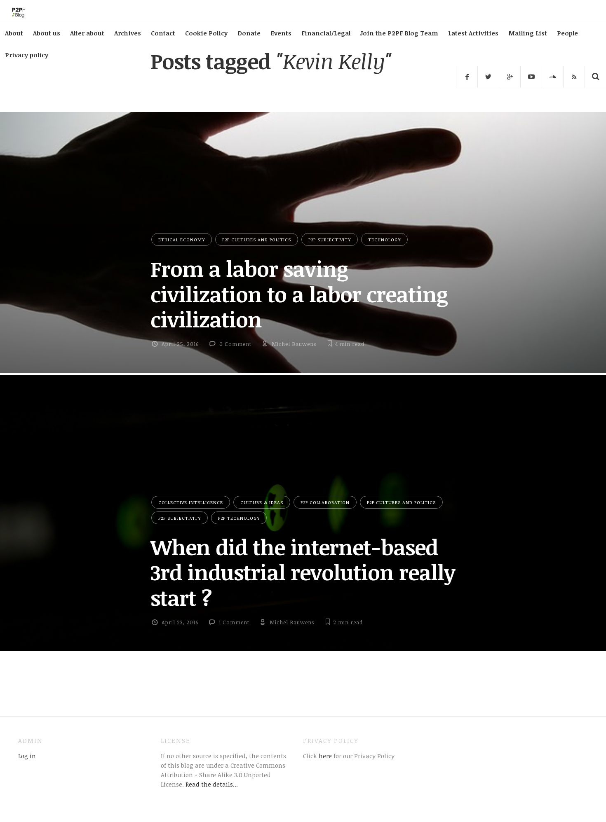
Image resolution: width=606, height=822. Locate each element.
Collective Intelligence (190, 502)
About (14, 33)
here (324, 756)
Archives (127, 33)
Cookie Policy (206, 33)
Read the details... (212, 784)
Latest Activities (473, 33)
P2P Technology (239, 518)
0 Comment (235, 344)
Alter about (87, 33)
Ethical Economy (181, 239)
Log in (27, 756)
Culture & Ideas (261, 502)
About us (46, 33)
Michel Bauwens (294, 344)
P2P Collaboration (325, 502)
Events (280, 33)
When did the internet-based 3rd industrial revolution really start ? (302, 572)
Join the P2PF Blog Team (399, 33)
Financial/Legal (325, 33)
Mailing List (527, 33)
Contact (163, 33)
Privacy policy (26, 55)
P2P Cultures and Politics (256, 239)
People (567, 33)
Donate (249, 33)
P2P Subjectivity (329, 239)
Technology (384, 239)
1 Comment (234, 622)
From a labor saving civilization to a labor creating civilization (299, 294)
